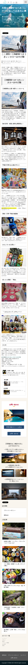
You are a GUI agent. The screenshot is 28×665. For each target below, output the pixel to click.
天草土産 (12, 62)
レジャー (4, 638)
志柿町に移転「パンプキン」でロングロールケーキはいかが (14, 542)
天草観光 (8, 62)
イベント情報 (5, 642)
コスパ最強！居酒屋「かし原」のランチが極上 (14, 564)
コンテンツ (23, 655)
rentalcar (3, 63)
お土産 (4, 644)
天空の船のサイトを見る (14, 427)
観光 (21, 61)
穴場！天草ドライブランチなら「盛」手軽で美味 (14, 586)
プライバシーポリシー (10, 510)
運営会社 (6, 515)
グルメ (4, 640)
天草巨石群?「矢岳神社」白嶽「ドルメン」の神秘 (14, 608)
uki (9, 63)
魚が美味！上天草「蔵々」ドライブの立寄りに (14, 630)
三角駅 (4, 62)
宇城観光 (19, 62)
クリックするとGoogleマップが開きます (15, 366)
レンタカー (23, 62)
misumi (7, 63)
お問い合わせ (14, 433)
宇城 (15, 62)
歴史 (3, 645)
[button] (25, 2)
